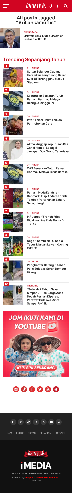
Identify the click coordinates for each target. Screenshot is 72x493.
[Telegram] (56, 389)
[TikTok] (28, 422)
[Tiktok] (24, 389)
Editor (20, 432)
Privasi (32, 432)
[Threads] (36, 422)
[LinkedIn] (59, 422)
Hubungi (60, 432)
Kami (10, 432)
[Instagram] (16, 389)
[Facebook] (32, 389)
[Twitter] (40, 389)
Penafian (45, 432)
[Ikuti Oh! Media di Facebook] (57, 6)
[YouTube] (48, 389)
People (29, 477)
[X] (44, 422)
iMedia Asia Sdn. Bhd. (47, 477)
